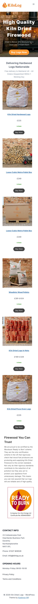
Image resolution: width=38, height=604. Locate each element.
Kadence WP (23, 598)
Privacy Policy (8, 574)
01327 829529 (15, 551)
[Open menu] (33, 4)
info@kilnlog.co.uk (15, 556)
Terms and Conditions (12, 579)
